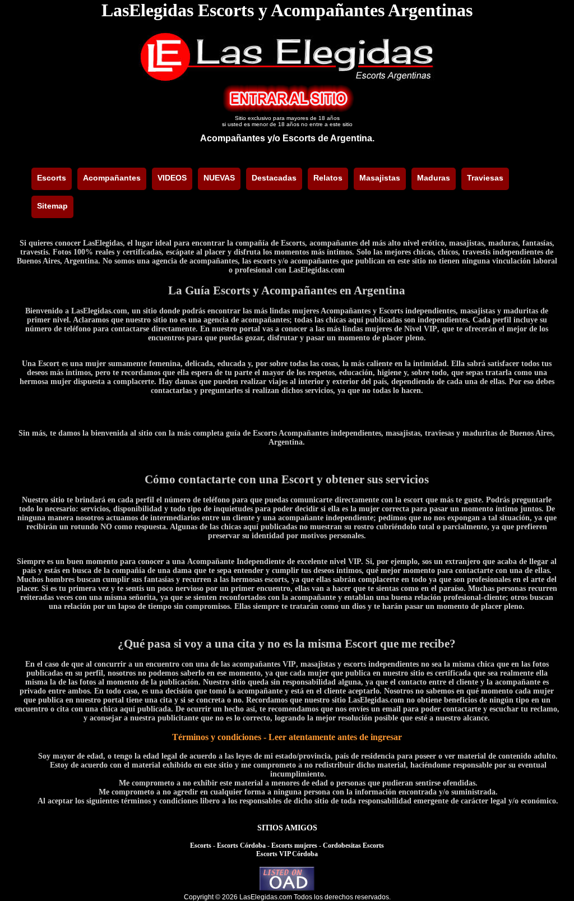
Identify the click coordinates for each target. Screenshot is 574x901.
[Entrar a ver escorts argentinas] (287, 109)
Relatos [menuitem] (327, 177)
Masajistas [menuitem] (379, 177)
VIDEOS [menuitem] (172, 177)
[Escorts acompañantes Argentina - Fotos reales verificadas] (287, 79)
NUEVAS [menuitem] (219, 177)
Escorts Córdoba (241, 845)
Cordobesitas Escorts (353, 845)
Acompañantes (232, 138)
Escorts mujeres (294, 845)
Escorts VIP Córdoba (287, 854)
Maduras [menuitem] (433, 177)
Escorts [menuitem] (51, 177)
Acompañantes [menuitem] (112, 177)
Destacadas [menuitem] (274, 177)
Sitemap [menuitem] (52, 205)
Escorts (200, 845)
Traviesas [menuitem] (485, 177)
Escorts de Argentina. (328, 138)
